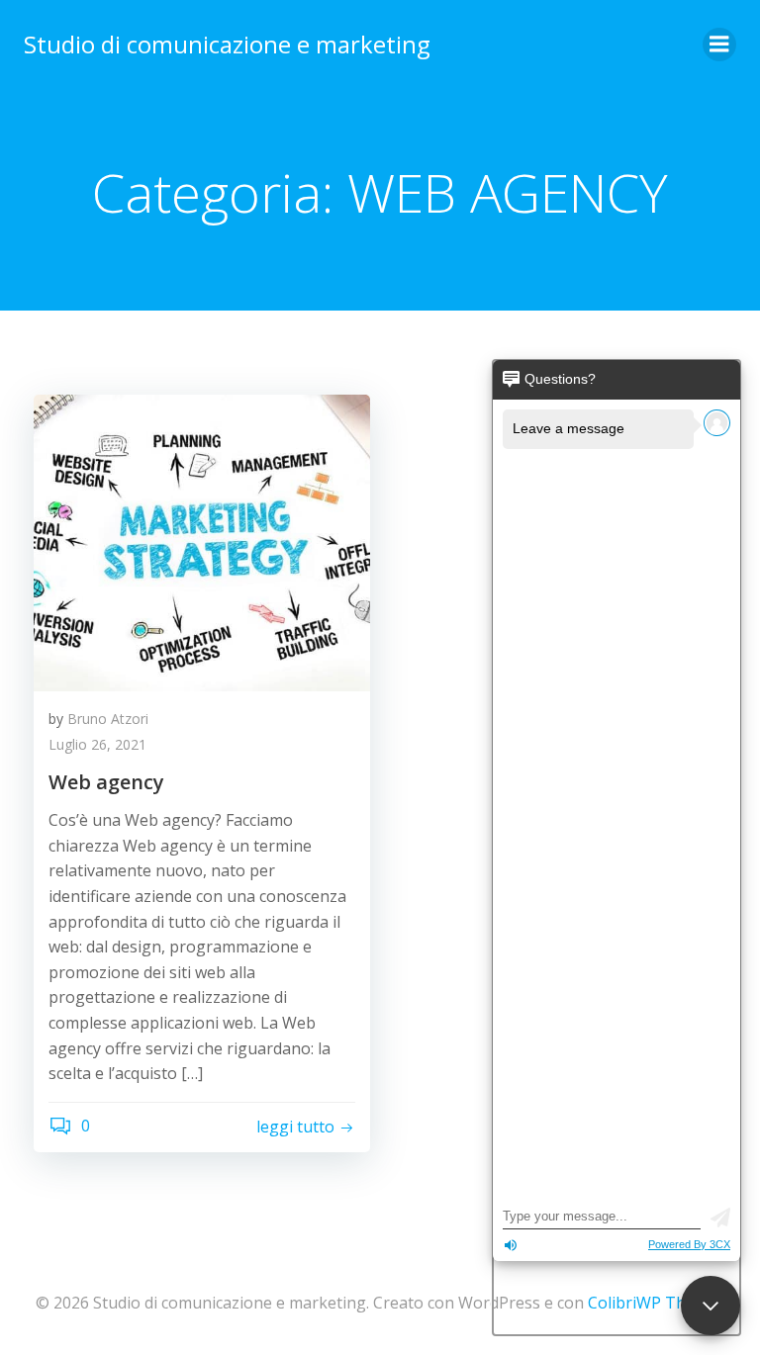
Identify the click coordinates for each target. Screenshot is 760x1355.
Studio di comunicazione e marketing (227, 44)
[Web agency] (202, 541)
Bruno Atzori (107, 718)
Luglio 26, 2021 (97, 744)
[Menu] (719, 44)
